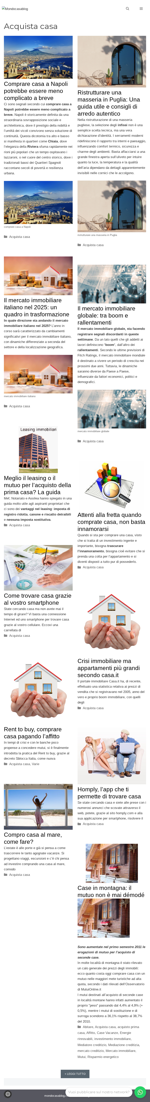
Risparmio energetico (103, 1057)
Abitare (88, 1027)
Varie (35, 764)
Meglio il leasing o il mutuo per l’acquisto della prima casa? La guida (37, 485)
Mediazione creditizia (123, 1045)
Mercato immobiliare (120, 1051)
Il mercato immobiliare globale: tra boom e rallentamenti (106, 315)
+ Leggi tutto (75, 1073)
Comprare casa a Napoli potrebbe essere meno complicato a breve (36, 91)
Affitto (90, 1033)
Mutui (82, 1057)
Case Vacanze (107, 1033)
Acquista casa (19, 237)
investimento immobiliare (112, 1039)
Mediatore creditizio (92, 1045)
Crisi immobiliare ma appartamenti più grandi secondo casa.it (109, 668)
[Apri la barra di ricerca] (127, 9)
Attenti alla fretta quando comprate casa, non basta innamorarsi (111, 522)
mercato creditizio (91, 1051)
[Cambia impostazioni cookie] (8, 1094)
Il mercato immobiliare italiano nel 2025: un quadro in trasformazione (36, 307)
